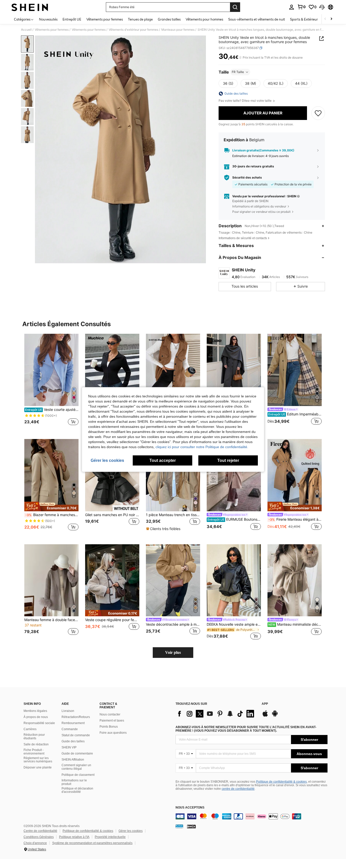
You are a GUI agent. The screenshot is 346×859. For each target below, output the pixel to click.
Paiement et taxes (112, 720)
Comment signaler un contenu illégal (76, 766)
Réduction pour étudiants (34, 736)
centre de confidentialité (238, 789)
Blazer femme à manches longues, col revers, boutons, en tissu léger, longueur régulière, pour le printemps (52, 515)
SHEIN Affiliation (73, 759)
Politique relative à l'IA (74, 837)
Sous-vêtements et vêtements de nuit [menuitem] (256, 19)
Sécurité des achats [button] (247, 177)
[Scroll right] (331, 19)
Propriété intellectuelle (110, 837)
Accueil (26, 29)
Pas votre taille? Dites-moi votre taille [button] (245, 100)
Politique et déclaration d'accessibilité (77, 790)
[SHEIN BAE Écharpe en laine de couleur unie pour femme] (234, 370)
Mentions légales (35, 711)
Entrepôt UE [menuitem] (72, 19)
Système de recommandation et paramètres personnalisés (92, 843)
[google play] (274, 716)
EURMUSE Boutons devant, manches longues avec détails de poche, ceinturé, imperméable (234, 519)
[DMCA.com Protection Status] (191, 826)
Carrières (30, 729)
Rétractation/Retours (76, 717)
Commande (70, 729)
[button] (322, 7)
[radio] (228, 83)
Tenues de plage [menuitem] (140, 19)
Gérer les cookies (131, 831)
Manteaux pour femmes (178, 29)
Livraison (68, 711)
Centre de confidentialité (40, 831)
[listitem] (51, 382)
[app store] (265, 716)
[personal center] (292, 7)
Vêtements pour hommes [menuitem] (204, 19)
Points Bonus (109, 726)
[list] (216, 713)
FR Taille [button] (238, 72)
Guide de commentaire (77, 753)
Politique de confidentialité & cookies (281, 781)
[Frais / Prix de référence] (240, 57)
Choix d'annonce (35, 843)
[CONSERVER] (318, 113)
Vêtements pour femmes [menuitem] (104, 19)
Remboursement (73, 723)
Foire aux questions (113, 732)
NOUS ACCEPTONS (190, 807)
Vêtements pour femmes (52, 29)
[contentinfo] (252, 816)
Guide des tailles (73, 741)
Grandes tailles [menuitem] (169, 19)
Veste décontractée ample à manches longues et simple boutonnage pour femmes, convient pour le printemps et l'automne (173, 624)
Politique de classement (78, 775)
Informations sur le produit (74, 782)
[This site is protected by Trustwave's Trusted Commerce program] (179, 826)
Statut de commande (76, 735)
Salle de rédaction (36, 744)
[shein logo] (29, 7)
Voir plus (173, 652)
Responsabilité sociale (39, 723)
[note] (51, 506)
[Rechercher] (235, 7)
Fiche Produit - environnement (34, 751)
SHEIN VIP (69, 747)
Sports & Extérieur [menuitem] (304, 19)
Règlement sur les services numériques (38, 759)
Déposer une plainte (38, 767)
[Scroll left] (325, 19)
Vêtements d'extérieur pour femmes (133, 29)
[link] (301, 7)
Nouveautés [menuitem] (48, 19)
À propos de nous (36, 717)
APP (265, 704)
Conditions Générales (39, 837)
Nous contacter (110, 714)
